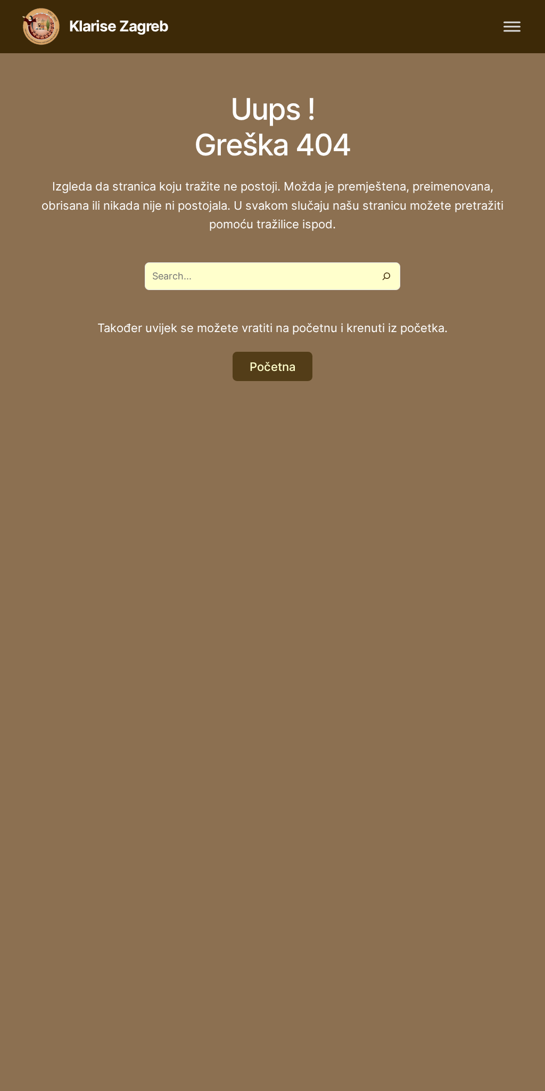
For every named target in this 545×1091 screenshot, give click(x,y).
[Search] (386, 276)
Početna (273, 367)
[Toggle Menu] (512, 26)
